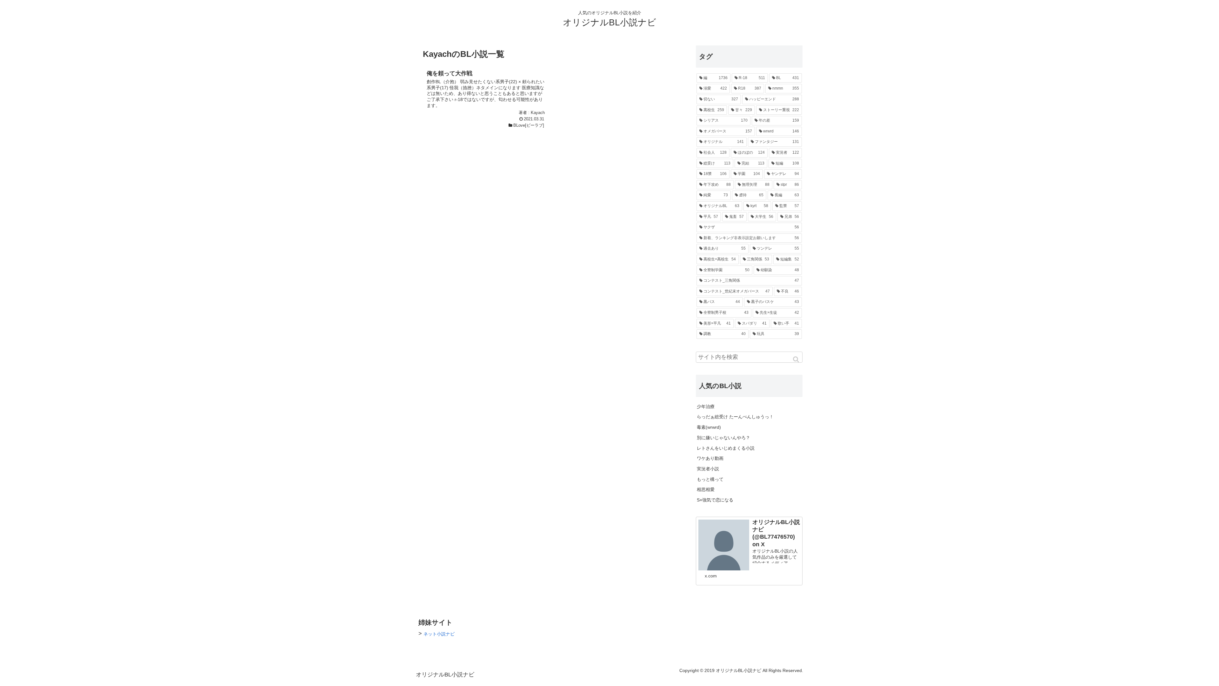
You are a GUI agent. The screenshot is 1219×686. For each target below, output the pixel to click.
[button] (796, 359)
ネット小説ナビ (439, 633)
